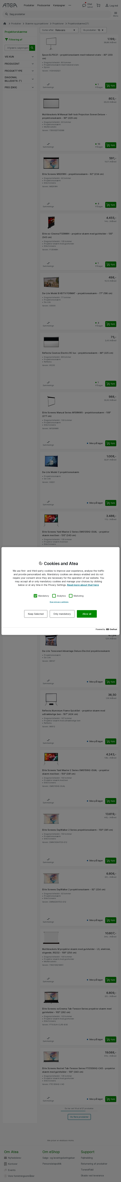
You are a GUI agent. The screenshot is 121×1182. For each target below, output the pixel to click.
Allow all (86, 613)
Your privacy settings (59, 602)
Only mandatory (62, 613)
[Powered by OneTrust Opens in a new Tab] (107, 630)
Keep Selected (36, 613)
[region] (60, 591)
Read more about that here (83, 584)
